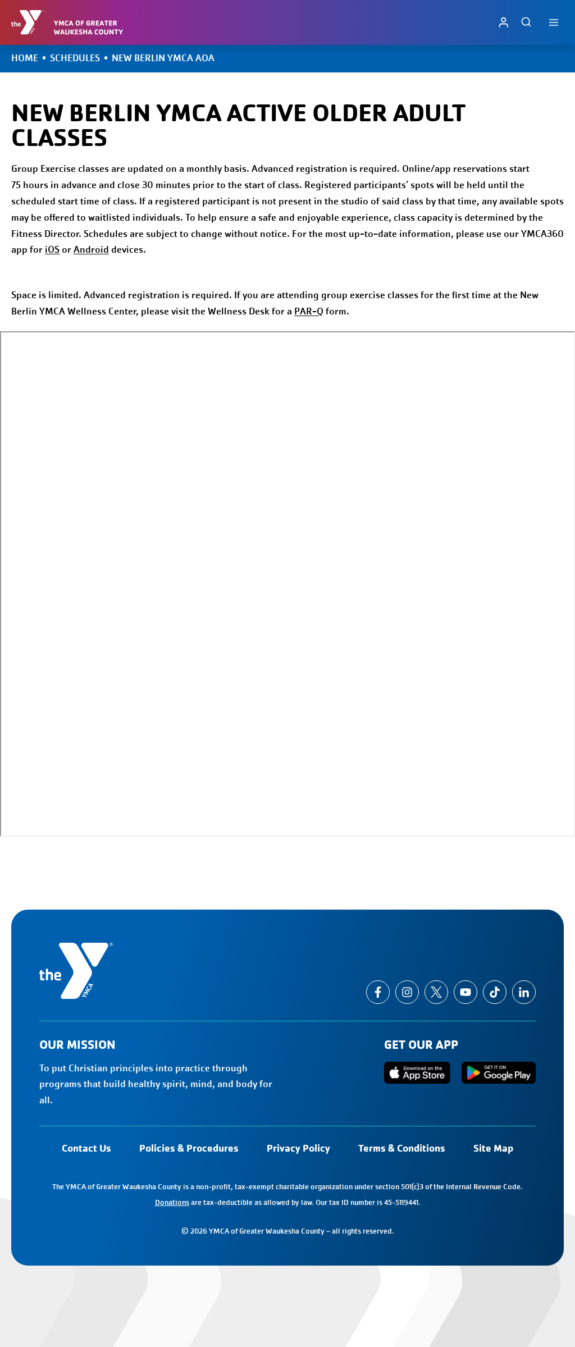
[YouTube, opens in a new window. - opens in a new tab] (465, 992)
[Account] (504, 22)
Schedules (75, 58)
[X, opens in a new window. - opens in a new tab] (436, 992)
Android (91, 249)
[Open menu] (553, 22)
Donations (172, 1202)
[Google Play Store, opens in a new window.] (499, 1073)
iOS (52, 249)
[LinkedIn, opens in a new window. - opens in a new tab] (524, 992)
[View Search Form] (526, 22)
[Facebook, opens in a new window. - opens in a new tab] (378, 992)
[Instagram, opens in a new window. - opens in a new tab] (407, 992)
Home (24, 58)
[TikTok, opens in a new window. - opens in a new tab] (494, 992)
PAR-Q (308, 311)
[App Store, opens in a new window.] (417, 1073)
